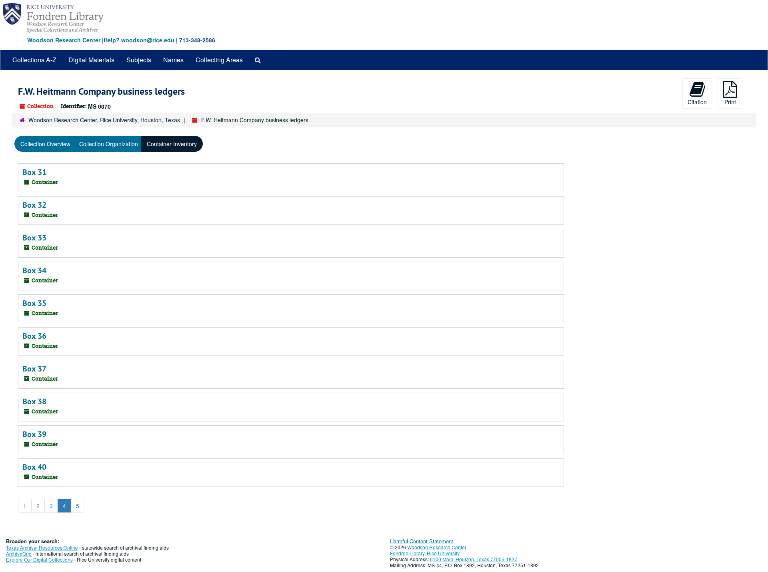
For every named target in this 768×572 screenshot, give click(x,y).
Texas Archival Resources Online (42, 547)
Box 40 (34, 467)
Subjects (138, 59)
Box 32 (34, 205)
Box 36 (34, 336)
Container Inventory (172, 144)
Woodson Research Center (63, 40)
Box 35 (34, 303)
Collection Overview (45, 144)
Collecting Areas (219, 59)
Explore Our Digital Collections (39, 559)
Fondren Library (407, 553)
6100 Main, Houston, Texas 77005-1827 (473, 559)
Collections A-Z (34, 59)
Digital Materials (91, 59)
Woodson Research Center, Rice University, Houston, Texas (104, 120)
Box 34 (34, 270)
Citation (697, 102)
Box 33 (34, 237)
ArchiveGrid (19, 553)
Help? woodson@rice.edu (139, 40)
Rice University (443, 553)
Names (173, 59)
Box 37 (34, 368)
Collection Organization (108, 144)
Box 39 (34, 434)
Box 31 (34, 172)
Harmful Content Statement (421, 541)
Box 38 (34, 401)
